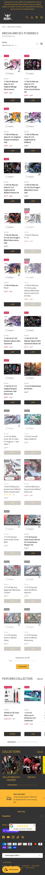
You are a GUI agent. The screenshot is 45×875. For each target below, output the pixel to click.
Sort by (4, 42)
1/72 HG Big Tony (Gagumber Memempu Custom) (12, 590)
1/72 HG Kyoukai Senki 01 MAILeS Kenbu (10, 638)
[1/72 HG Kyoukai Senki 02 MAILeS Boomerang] (32, 618)
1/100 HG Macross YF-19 (31, 236)
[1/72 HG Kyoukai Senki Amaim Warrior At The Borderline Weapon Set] (32, 520)
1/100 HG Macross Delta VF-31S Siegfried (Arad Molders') (31, 138)
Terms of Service (29, 868)
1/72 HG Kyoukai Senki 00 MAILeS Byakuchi (30, 590)
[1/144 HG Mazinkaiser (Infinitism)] (32, 369)
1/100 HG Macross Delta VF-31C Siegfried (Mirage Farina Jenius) (11, 85)
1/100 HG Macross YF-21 (11, 286)
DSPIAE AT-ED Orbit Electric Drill (11, 714)
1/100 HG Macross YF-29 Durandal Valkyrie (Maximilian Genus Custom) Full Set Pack (31, 290)
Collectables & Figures (11, 778)
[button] (36, 17)
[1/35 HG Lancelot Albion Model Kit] (32, 419)
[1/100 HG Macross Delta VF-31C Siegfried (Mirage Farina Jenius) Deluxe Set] (32, 64)
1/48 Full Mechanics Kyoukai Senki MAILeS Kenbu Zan (32, 489)
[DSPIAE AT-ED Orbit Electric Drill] (12, 696)
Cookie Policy (25, 866)
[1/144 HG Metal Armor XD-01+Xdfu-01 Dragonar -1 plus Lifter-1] (12, 419)
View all (40, 678)
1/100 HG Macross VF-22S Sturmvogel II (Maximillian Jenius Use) (32, 188)
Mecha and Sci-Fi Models (14, 26)
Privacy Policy (35, 866)
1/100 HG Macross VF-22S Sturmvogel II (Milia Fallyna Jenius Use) (12, 239)
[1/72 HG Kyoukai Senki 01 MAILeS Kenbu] (12, 618)
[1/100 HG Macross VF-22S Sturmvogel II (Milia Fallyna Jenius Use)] (12, 218)
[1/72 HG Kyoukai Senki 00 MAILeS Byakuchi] (32, 570)
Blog (10, 866)
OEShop (9, 862)
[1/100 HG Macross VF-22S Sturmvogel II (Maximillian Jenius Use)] (32, 168)
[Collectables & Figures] (11, 765)
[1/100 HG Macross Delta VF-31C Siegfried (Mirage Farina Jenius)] (12, 64)
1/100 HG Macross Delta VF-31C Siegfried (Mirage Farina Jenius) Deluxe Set (32, 86)
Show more (22, 666)
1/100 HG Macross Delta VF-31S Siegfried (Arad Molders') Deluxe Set (11, 188)
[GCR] (12, 826)
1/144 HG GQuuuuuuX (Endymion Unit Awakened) (30, 716)
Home (3, 26)
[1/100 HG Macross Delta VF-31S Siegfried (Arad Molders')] (32, 117)
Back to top (21, 811)
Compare (10, 73)
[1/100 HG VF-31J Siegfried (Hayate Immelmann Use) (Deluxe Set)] (12, 369)
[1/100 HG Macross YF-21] (12, 268)
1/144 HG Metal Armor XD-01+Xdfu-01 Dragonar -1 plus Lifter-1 (11, 440)
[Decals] (31, 765)
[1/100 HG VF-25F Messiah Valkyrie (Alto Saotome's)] (12, 321)
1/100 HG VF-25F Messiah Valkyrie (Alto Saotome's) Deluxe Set (32, 341)
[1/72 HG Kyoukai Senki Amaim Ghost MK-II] (12, 520)
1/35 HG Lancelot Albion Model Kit (30, 437)
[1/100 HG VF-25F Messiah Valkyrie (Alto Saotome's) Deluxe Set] (32, 321)
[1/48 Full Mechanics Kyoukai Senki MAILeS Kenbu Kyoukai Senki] (12, 470)
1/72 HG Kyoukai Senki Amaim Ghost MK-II (11, 539)
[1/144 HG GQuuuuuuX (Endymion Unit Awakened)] (32, 696)
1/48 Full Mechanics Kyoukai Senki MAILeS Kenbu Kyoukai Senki (12, 489)
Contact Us (17, 866)
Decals (32, 777)
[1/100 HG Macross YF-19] (32, 218)
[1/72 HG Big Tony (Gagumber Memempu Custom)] (12, 570)
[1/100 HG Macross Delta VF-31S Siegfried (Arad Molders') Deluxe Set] (12, 168)
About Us (4, 866)
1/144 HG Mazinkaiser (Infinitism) (32, 387)
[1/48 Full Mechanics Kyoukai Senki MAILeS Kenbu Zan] (32, 470)
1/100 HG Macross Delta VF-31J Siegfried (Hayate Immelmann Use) (12, 138)
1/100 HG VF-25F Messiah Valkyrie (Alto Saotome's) (12, 341)
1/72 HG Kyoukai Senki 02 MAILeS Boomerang (30, 638)
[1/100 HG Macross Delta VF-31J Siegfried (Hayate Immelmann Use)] (12, 117)
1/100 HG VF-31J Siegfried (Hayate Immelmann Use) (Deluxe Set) (10, 390)
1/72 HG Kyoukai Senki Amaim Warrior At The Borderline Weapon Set (32, 541)
